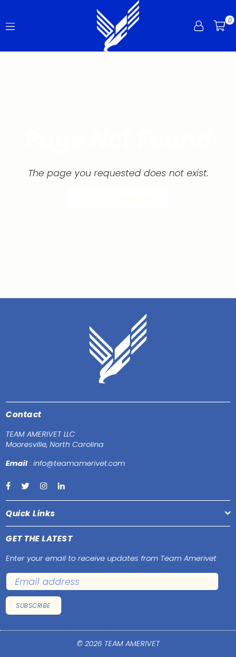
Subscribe (33, 605)
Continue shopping (117, 198)
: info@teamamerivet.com (76, 463)
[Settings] (199, 25)
